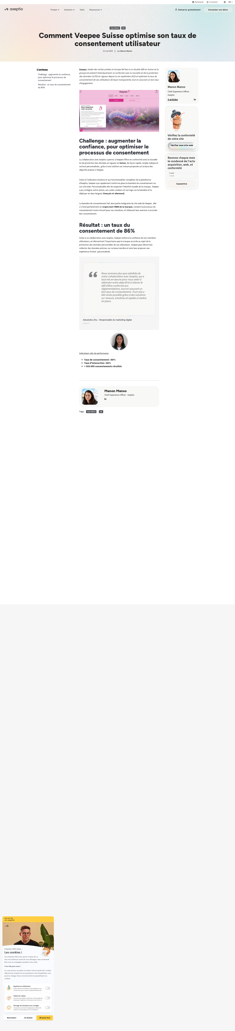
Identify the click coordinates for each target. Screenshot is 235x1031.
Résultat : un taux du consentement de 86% (54, 86)
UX (123, 28)
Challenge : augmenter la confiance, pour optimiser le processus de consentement (54, 77)
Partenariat (199, 2)
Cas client (115, 28)
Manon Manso (126, 51)
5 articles (173, 99)
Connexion (213, 2)
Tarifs (82, 10)
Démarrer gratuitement (189, 10)
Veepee (83, 69)
